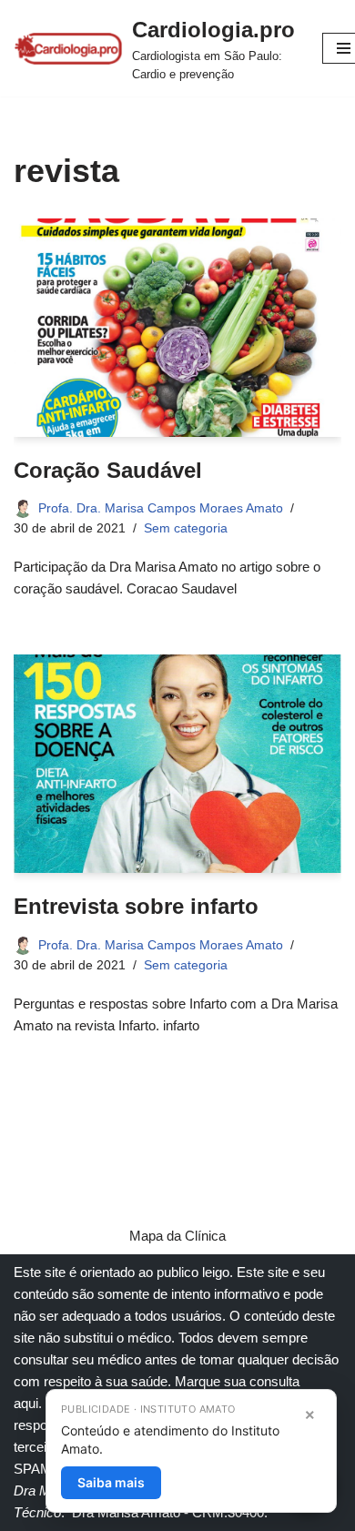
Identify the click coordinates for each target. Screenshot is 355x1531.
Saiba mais (111, 1482)
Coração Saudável (108, 470)
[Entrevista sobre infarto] (177, 763)
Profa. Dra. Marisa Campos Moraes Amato (160, 508)
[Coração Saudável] (177, 327)
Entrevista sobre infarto (136, 906)
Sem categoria (186, 528)
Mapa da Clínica (177, 1235)
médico (149, 1337)
